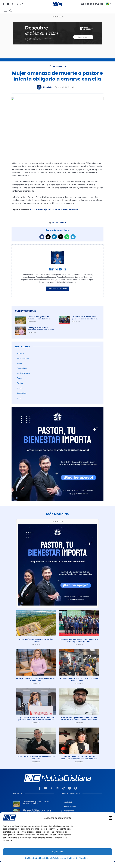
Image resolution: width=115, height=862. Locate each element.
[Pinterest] (69, 788)
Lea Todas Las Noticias (57, 288)
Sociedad (20, 353)
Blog (19, 398)
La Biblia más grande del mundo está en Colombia (39, 317)
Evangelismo (22, 368)
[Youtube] (8, 4)
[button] (110, 817)
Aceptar (57, 851)
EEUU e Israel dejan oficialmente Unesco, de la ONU (54, 209)
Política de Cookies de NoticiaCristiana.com (45, 858)
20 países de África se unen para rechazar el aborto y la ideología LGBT (84, 318)
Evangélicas (22, 393)
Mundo (20, 388)
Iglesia (19, 363)
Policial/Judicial (59, 66)
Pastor (19, 378)
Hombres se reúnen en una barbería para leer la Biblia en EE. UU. (79, 679)
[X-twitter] (12, 4)
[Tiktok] (21, 4)
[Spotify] (75, 788)
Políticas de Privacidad (77, 858)
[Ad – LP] (57, 44)
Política (20, 383)
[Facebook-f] (3, 4)
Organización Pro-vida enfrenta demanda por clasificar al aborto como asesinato (36, 718)
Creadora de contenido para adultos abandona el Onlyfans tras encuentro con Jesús (79, 758)
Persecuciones (23, 358)
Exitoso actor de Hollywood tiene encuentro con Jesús (36, 757)
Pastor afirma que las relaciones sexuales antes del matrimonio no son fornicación (79, 718)
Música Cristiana (23, 373)
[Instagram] (17, 4)
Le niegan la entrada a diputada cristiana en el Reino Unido (41, 329)
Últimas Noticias (25, 310)
